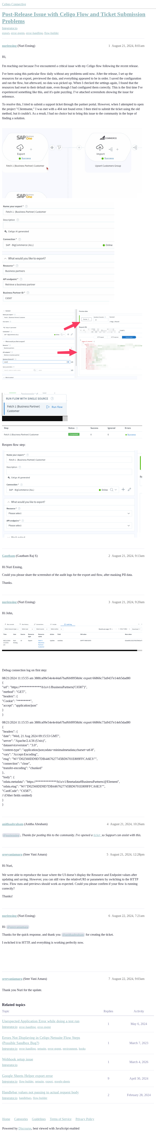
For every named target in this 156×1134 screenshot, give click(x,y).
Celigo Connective (14, 4)
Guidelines (39, 1119)
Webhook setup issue (17, 1059)
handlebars (25, 1098)
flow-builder (51, 33)
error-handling (34, 33)
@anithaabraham (73, 934)
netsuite (41, 1048)
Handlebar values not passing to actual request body (40, 1092)
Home (6, 1119)
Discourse (24, 1128)
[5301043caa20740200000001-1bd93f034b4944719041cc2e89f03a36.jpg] (58, 254)
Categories (21, 1119)
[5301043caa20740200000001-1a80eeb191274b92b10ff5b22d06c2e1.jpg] (72, 163)
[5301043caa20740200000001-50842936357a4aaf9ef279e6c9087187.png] (72, 344)
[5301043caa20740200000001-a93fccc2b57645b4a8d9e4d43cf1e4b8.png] (72, 637)
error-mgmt (17, 33)
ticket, (97, 835)
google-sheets (62, 1081)
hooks (82, 1048)
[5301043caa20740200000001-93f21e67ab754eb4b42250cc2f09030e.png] (35, 407)
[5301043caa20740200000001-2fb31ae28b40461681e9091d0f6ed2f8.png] (72, 494)
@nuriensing (11, 835)
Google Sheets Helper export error (27, 1076)
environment (70, 1048)
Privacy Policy (85, 1119)
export (5, 33)
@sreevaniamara (17, 927)
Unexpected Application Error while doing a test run (40, 1021)
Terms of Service (61, 1119)
